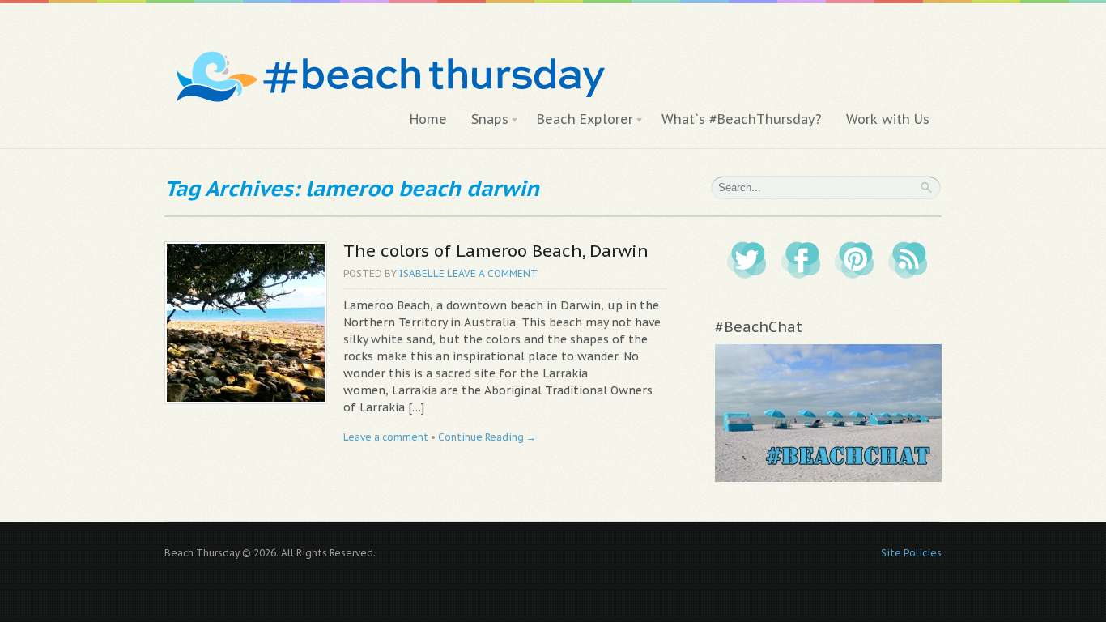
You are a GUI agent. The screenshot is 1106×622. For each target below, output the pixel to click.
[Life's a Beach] (388, 45)
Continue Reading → (487, 437)
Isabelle (422, 273)
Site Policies (911, 553)
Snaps (483, 120)
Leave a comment (492, 273)
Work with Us (887, 119)
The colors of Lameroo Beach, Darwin (496, 251)
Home (428, 119)
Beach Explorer (579, 120)
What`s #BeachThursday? (741, 119)
